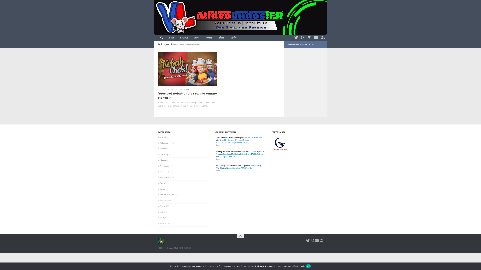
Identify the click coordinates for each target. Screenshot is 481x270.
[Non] (478, 266)
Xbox (162, 223)
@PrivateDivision (242, 139)
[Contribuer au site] (321, 240)
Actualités (184, 37)
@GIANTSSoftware (256, 153)
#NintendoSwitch (240, 153)
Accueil (171, 37)
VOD (162, 218)
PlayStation (164, 177)
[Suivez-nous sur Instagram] (303, 38)
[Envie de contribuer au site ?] (322, 38)
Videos (163, 212)
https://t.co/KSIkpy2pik (241, 142)
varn (187, 90)
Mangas (209, 37)
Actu (162, 137)
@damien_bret (256, 137)
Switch (163, 200)
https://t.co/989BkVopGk (242, 167)
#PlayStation (221, 167)
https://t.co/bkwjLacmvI (225, 139)
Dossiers (163, 149)
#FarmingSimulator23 (224, 153)
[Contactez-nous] (316, 38)
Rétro (162, 183)
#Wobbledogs (256, 165)
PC (159, 90)
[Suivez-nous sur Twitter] (296, 38)
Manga (163, 160)
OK (308, 266)
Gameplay (164, 154)
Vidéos (234, 37)
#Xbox (229, 167)
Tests (196, 37)
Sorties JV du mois (167, 195)
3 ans (218, 145)
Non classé (164, 166)
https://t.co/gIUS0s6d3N (225, 156)
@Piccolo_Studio (223, 142)
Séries (221, 37)
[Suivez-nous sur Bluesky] (309, 38)
